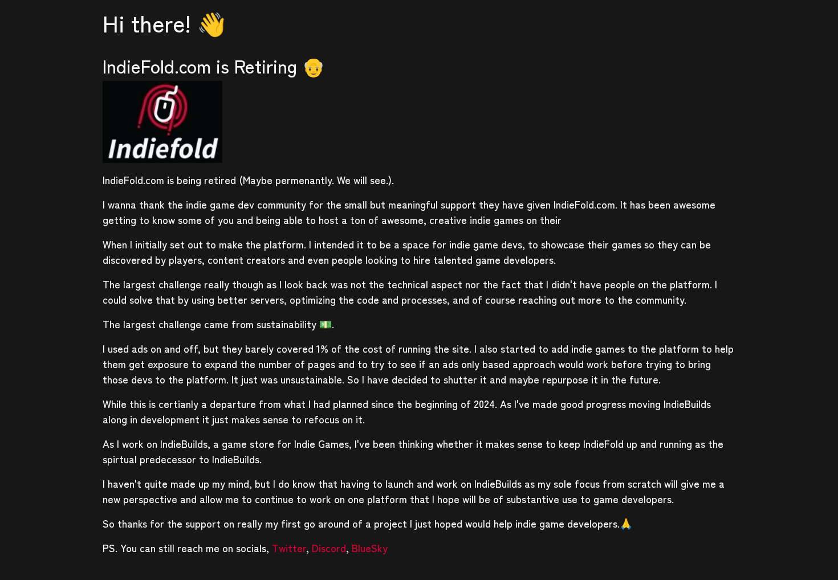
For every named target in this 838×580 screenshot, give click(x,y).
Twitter (289, 547)
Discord (329, 547)
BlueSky (370, 547)
